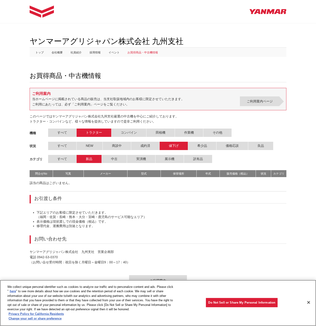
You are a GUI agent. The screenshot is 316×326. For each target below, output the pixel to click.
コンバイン (129, 132)
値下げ (174, 146)
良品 (260, 146)
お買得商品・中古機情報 (142, 52)
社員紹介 (76, 52)
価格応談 (232, 146)
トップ (39, 52)
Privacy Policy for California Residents (36, 314)
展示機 (169, 159)
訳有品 (198, 159)
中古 (114, 159)
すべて (62, 132)
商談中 (117, 146)
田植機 (160, 132)
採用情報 (95, 52)
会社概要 (57, 52)
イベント (114, 52)
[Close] (309, 302)
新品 (89, 159)
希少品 (202, 146)
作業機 (189, 132)
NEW (89, 146)
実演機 (141, 159)
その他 (217, 132)
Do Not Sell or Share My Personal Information (241, 302)
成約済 (145, 146)
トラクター (94, 132)
